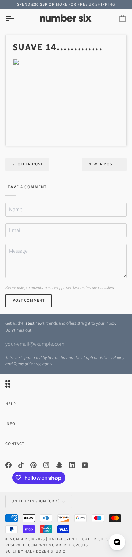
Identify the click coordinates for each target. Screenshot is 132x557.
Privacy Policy (112, 358)
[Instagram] (46, 465)
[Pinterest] (33, 465)
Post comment (29, 300)
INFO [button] (10, 424)
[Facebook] (8, 465)
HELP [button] (10, 404)
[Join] (121, 343)
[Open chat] (117, 542)
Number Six (22, 539)
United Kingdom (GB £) (35, 501)
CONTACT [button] (15, 444)
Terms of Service (27, 364)
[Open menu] (15, 18)
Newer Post (104, 164)
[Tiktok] (21, 465)
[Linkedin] (72, 465)
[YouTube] (85, 465)
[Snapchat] (59, 465)
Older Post (27, 164)
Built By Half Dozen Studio (35, 551)
